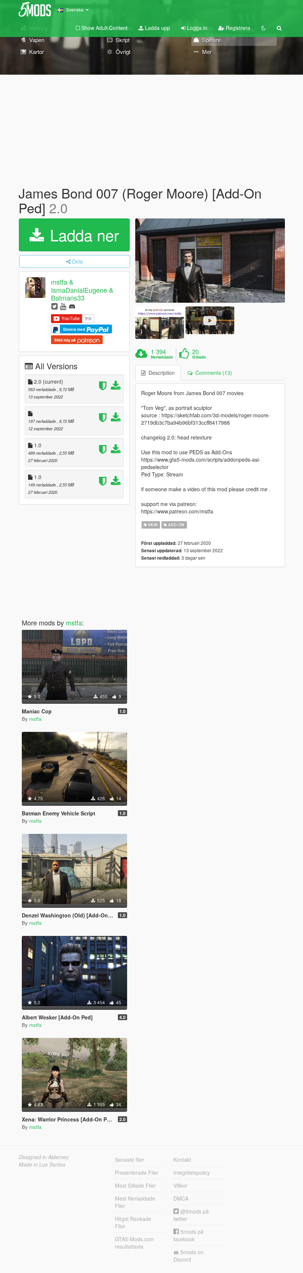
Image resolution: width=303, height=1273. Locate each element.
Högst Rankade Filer (133, 1222)
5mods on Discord (188, 1255)
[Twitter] (54, 306)
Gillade (199, 357)
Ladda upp (156, 27)
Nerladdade (162, 357)
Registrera (237, 27)
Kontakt (182, 1159)
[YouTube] (63, 306)
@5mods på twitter (191, 1215)
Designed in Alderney (44, 1157)
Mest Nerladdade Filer (135, 1202)
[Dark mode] (263, 27)
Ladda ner (82, 235)
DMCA (180, 1198)
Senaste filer (129, 1159)
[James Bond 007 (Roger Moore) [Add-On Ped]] (210, 260)
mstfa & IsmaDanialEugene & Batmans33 (82, 290)
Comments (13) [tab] (212, 372)
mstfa (74, 622)
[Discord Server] (72, 306)
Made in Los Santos (42, 1164)
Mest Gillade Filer (135, 1185)
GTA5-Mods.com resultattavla (134, 1242)
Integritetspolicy (191, 1172)
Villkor (180, 1185)
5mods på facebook (188, 1235)
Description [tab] (160, 372)
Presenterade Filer (137, 1172)
